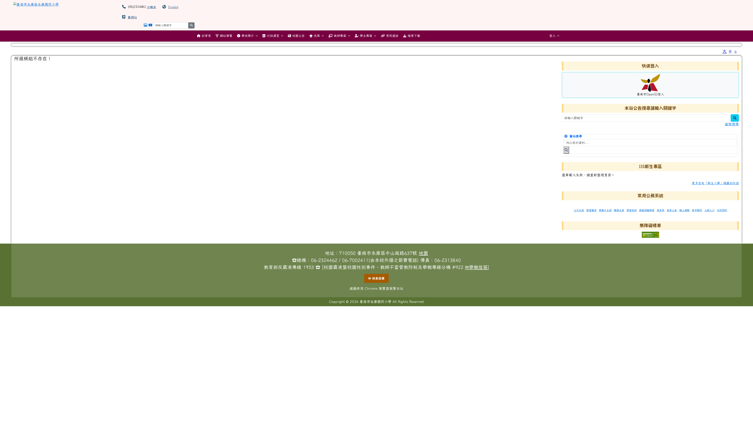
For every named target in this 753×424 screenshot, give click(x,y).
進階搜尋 (732, 124)
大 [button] (724, 51)
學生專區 (366, 35)
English (173, 7)
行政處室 (273, 35)
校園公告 (298, 35)
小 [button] (735, 51)
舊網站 (132, 17)
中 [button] (730, 51)
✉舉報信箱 (476, 267)
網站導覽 (226, 35)
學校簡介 (247, 35)
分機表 (151, 7)
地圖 (423, 253)
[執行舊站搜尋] (566, 150)
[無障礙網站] (650, 234)
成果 (317, 35)
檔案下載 (414, 35)
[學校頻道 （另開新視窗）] (150, 25)
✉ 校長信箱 (376, 278)
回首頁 (206, 35)
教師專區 (340, 35)
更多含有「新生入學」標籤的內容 (715, 183)
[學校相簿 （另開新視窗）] (145, 25)
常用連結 (392, 35)
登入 (552, 35)
